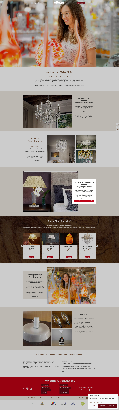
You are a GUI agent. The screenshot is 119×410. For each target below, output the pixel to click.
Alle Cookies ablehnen (102, 406)
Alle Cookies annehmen (111, 406)
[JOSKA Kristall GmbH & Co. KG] (59, 3)
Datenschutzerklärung (98, 402)
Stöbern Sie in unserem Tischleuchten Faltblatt (84, 200)
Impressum (91, 402)
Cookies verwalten (93, 406)
